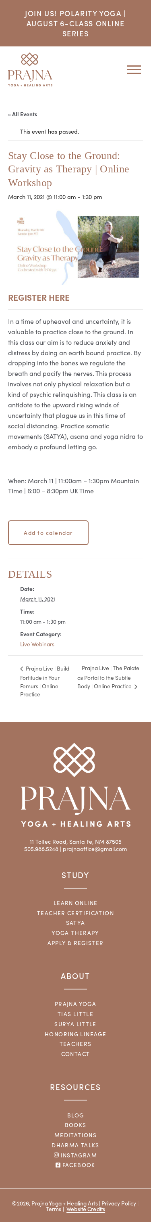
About (75, 975)
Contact (75, 1054)
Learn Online (76, 903)
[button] (131, 69)
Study (76, 874)
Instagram (78, 1155)
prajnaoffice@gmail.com (95, 849)
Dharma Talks (75, 1145)
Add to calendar (48, 532)
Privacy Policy (118, 1203)
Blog (75, 1115)
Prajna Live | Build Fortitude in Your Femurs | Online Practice (44, 681)
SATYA (75, 922)
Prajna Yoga (75, 1004)
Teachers (76, 1044)
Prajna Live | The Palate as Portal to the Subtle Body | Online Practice (108, 677)
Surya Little (75, 1024)
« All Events (22, 114)
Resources (75, 1086)
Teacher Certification (75, 913)
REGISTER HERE (39, 297)
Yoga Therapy (75, 933)
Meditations (75, 1135)
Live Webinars (37, 644)
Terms (54, 1209)
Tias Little (75, 1014)
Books (76, 1125)
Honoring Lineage (75, 1034)
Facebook (77, 1165)
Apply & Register (76, 943)
